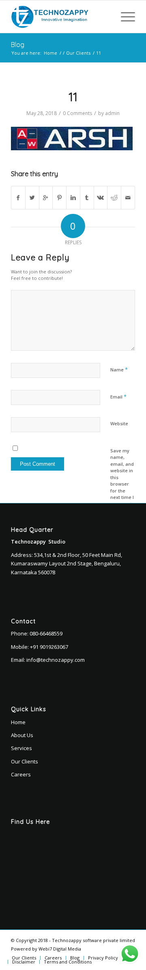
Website (119, 423)
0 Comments (77, 113)
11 (73, 96)
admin (112, 113)
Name (119, 369)
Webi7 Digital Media (60, 949)
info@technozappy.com (55, 659)
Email (118, 396)
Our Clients (78, 53)
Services (21, 748)
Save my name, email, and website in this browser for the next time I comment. (122, 477)
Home (50, 53)
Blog (17, 45)
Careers (21, 774)
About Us (22, 735)
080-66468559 (46, 633)
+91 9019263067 (49, 646)
